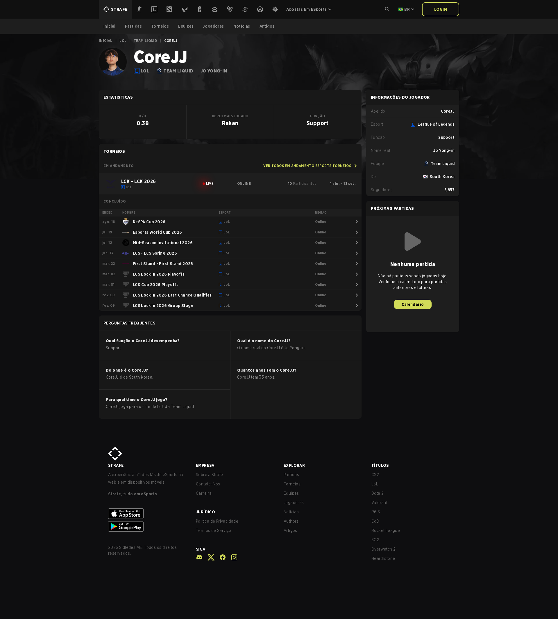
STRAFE (116, 465)
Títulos (380, 465)
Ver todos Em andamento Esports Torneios (307, 166)
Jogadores (294, 502)
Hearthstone (383, 558)
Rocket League (385, 530)
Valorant (379, 502)
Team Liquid (145, 40)
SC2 (375, 540)
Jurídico (205, 512)
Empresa (205, 465)
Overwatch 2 (383, 549)
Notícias (291, 512)
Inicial (105, 40)
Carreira (204, 493)
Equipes (291, 493)
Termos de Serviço (213, 530)
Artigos (290, 530)
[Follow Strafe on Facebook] (220, 557)
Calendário (413, 304)
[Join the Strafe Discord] (199, 557)
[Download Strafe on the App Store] (147, 513)
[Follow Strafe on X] (208, 557)
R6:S (375, 512)
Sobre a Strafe (209, 474)
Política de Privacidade (217, 521)
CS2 (375, 474)
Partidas (291, 474)
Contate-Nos (208, 484)
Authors (291, 521)
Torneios (292, 484)
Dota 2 (377, 493)
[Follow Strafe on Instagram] (232, 557)
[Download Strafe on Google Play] (147, 526)
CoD (375, 521)
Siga (200, 549)
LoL (122, 40)
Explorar (294, 465)
